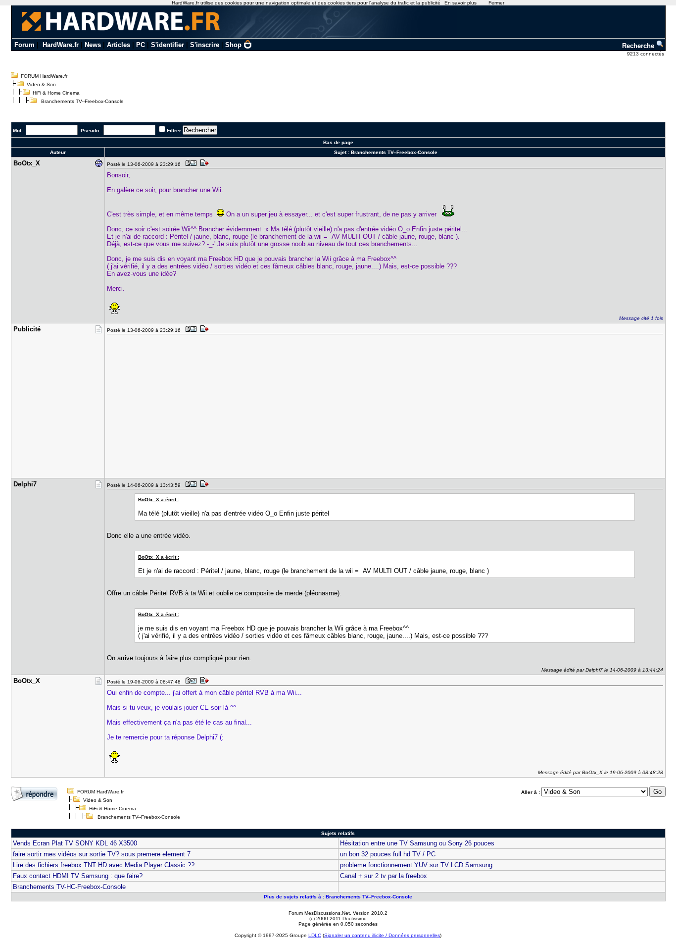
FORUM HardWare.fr (44, 76)
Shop (233, 45)
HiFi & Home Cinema (56, 93)
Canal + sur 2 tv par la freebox (383, 876)
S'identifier (167, 45)
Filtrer (174, 130)
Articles (118, 45)
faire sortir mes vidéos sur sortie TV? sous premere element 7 (102, 854)
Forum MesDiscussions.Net (319, 913)
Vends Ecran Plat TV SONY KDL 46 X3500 (75, 843)
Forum (24, 45)
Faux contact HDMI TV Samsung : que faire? (78, 876)
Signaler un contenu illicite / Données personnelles (382, 935)
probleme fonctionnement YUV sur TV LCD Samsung (416, 865)
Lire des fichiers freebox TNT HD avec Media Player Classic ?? (103, 865)
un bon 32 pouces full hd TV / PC (387, 854)
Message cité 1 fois (641, 318)
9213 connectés (646, 53)
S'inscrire (204, 45)
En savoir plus (460, 2)
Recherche (639, 46)
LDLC (314, 935)
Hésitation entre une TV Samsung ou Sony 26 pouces (417, 843)
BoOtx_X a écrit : (158, 499)
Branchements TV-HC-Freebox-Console (69, 886)
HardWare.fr (61, 45)
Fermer (496, 2)
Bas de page (338, 142)
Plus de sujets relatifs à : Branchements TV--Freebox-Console (338, 896)
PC (140, 45)
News (93, 45)
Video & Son (41, 84)
